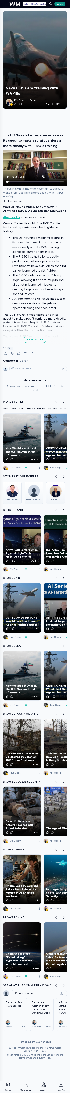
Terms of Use (25, 1058)
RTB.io (42, 1050)
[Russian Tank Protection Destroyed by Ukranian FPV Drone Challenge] (22, 743)
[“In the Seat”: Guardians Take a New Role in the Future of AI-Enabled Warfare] (22, 879)
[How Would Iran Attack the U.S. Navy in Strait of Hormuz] (22, 438)
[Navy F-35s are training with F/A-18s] (35, 60)
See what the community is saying (29, 985)
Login (60, 4)
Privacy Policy (44, 1058)
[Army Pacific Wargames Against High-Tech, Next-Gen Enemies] (22, 540)
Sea (10, 348)
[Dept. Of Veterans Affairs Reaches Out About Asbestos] (22, 811)
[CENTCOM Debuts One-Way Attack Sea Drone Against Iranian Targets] (22, 608)
